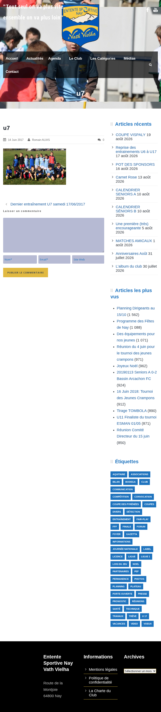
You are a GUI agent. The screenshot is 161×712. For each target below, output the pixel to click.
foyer (117, 534)
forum (141, 526)
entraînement (122, 519)
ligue (131, 556)
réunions (138, 601)
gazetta (131, 534)
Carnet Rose (126, 177)
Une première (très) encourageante (132, 226)
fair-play (142, 519)
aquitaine (119, 474)
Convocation (143, 496)
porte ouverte (122, 594)
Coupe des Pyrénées (126, 504)
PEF (136, 571)
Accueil (12, 58)
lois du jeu (120, 564)
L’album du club (129, 266)
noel (136, 564)
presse (142, 594)
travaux (118, 616)
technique (133, 609)
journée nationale (125, 549)
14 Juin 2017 (15, 139)
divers (117, 512)
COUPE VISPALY (130, 135)
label (147, 549)
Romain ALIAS (41, 139)
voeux (148, 623)
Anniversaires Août (131, 253)
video (134, 623)
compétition (121, 496)
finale (127, 526)
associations (139, 474)
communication (123, 489)
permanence (121, 579)
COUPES (149, 504)
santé (116, 609)
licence (118, 556)
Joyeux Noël (127, 366)
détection (133, 512)
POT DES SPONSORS (135, 164)
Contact (12, 72)
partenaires (121, 571)
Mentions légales (103, 669)
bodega (130, 482)
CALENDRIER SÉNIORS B (128, 209)
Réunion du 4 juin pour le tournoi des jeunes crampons (136, 353)
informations (121, 541)
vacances (119, 623)
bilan (116, 482)
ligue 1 (145, 556)
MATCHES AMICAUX (134, 241)
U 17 (144, 616)
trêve (132, 616)
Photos (139, 579)
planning (119, 586)
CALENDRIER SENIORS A (128, 192)
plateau (135, 586)
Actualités (34, 58)
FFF (115, 526)
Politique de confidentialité (100, 680)
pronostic (119, 601)
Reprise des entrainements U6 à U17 (136, 149)
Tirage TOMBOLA (132, 411)
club (144, 482)
